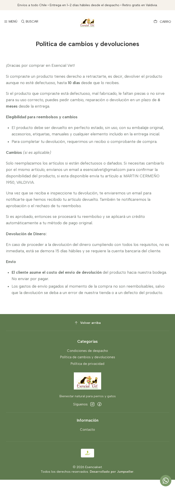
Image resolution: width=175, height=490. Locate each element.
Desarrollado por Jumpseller (112, 471)
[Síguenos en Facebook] (99, 404)
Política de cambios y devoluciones (87, 357)
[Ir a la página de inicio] (87, 22)
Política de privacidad (87, 364)
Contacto (87, 430)
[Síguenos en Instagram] (92, 404)
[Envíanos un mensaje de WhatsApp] (165, 480)
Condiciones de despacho (87, 351)
